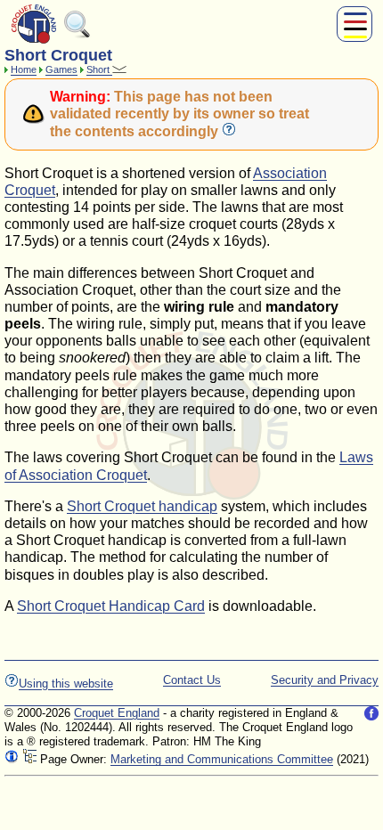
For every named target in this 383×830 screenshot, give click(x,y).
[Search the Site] (77, 34)
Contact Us (192, 680)
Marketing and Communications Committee (221, 759)
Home (24, 69)
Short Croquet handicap (142, 506)
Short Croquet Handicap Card (111, 606)
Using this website (66, 683)
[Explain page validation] (229, 131)
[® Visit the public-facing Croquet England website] (34, 41)
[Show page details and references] (11, 759)
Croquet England (116, 713)
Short (99, 69)
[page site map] (29, 759)
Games (61, 69)
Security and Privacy (325, 680)
